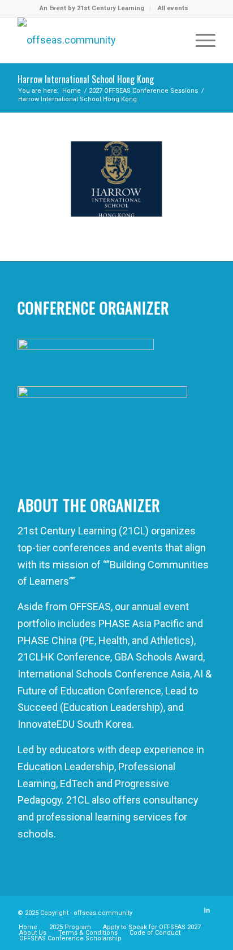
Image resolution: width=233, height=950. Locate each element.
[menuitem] (92, 8)
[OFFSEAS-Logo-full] (97, 40)
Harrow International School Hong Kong (86, 79)
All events (173, 8)
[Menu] (199, 40)
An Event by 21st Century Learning (92, 8)
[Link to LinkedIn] (207, 910)
